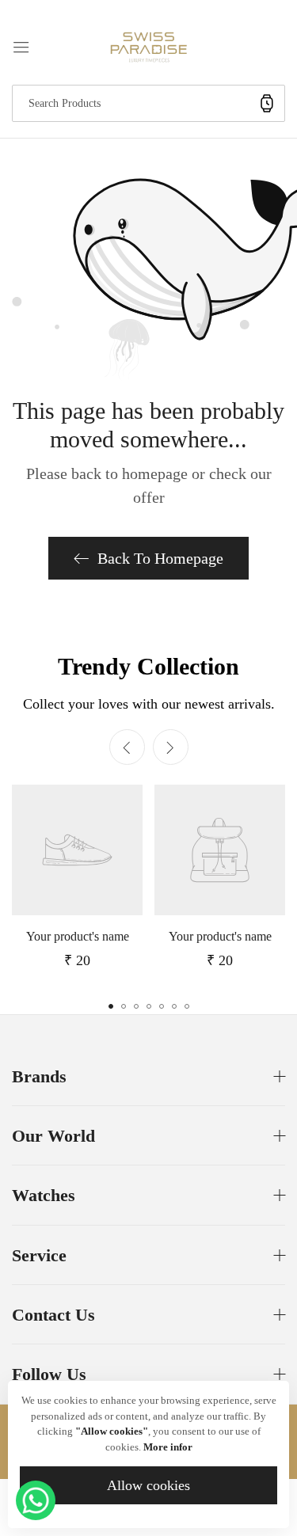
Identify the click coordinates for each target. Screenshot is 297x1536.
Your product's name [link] (77, 936)
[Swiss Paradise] (148, 46)
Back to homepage (160, 558)
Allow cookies (148, 1485)
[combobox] (148, 103)
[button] (170, 747)
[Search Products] (267, 103)
